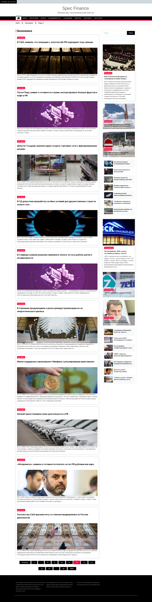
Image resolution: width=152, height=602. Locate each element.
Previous (25, 562)
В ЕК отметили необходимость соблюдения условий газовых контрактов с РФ (115, 78)
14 (92, 562)
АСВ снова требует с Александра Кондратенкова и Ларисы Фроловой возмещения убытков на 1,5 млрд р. (116, 321)
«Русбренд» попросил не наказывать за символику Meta (122, 202)
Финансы (78, 18)
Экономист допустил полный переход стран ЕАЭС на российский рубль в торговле (123, 179)
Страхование (67, 18)
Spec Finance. (76, 8)
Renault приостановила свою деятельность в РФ (42, 414)
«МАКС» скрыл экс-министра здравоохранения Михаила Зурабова (123, 355)
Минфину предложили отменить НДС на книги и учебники (122, 186)
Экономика (87, 18)
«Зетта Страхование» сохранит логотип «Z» (117, 293)
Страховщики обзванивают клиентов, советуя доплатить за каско (123, 331)
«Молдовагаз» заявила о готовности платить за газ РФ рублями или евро (55, 464)
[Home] (18, 18)
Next (72, 568)
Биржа (25, 18)
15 (41, 568)
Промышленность (54, 18)
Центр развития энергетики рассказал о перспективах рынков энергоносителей (117, 125)
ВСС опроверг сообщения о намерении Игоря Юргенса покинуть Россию (123, 363)
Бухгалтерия (34, 18)
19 (63, 568)
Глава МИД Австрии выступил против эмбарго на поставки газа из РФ (116, 153)
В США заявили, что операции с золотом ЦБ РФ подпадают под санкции (55, 42)
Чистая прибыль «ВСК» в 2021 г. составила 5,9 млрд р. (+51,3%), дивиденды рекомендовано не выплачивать (115, 252)
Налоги (43, 18)
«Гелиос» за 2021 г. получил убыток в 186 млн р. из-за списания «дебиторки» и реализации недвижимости (123, 378)
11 (69, 562)
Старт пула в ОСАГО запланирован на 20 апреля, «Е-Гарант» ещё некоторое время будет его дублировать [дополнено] (123, 339)
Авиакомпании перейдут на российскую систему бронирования (123, 210)
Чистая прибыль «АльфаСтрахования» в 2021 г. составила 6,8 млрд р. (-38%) (123, 347)
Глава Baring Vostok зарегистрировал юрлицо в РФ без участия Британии (123, 194)
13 (84, 562)
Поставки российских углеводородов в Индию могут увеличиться (122, 163)
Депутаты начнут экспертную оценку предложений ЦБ (120, 371)
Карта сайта (98, 18)
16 (49, 568)
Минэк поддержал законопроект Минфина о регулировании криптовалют (56, 361)
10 (62, 562)
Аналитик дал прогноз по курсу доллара (122, 170)
